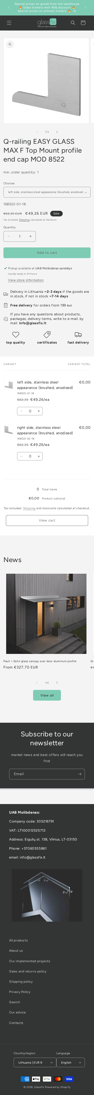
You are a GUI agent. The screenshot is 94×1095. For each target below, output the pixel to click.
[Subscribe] (80, 774)
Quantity (9, 227)
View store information (26, 280)
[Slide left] (37, 132)
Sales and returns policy (27, 971)
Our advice (17, 1012)
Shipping (24, 219)
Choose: (9, 183)
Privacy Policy (19, 992)
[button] (9, 23)
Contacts (16, 1023)
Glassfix (39, 1087)
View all (47, 695)
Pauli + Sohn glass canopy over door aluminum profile (39, 661)
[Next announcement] (86, 8)
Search (14, 1002)
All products (18, 940)
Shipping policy (21, 982)
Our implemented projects (29, 961)
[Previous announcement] (8, 8)
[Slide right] (57, 132)
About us (16, 951)
